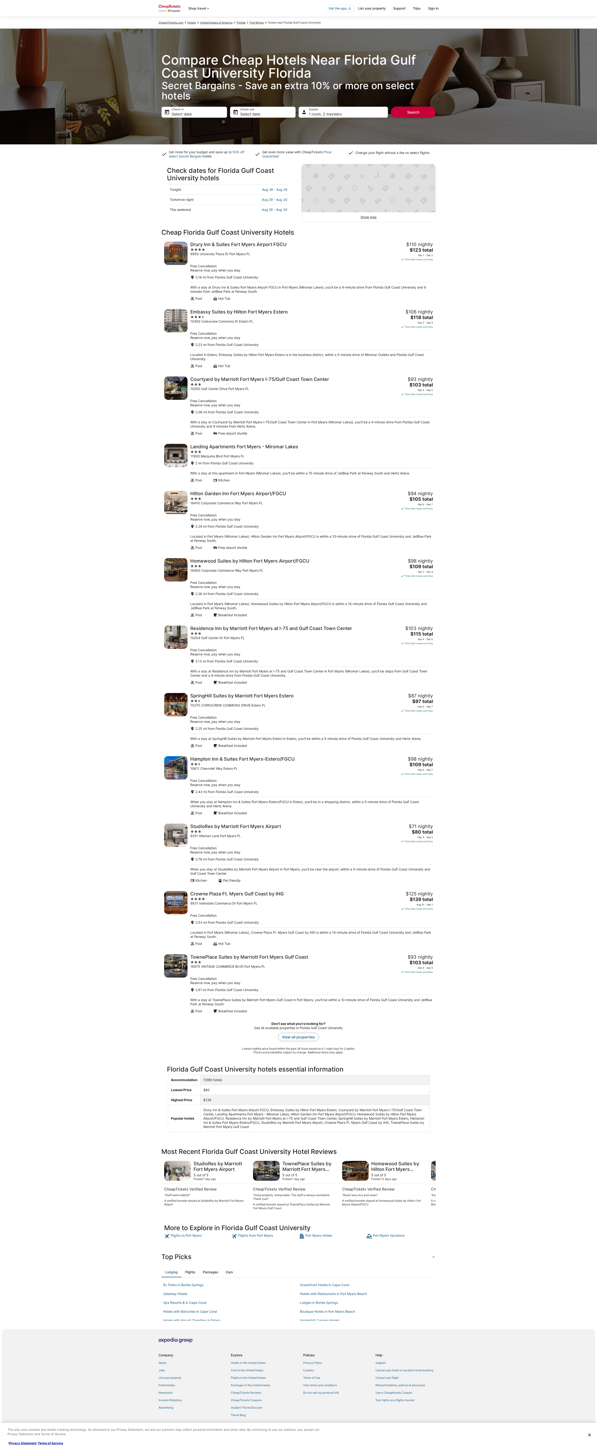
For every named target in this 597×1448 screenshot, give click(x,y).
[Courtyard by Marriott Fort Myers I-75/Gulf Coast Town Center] (298, 406)
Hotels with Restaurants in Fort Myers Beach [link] (333, 1294)
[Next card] (430, 1185)
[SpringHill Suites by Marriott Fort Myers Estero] (298, 720)
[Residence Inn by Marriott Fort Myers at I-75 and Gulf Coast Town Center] (298, 655)
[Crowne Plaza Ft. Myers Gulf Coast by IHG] (298, 918)
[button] (298, 1256)
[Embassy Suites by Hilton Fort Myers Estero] (298, 338)
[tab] (171, 1272)
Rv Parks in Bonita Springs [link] (183, 1285)
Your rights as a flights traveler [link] (395, 1400)
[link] (197, 1236)
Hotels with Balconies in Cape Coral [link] (190, 1311)
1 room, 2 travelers (325, 114)
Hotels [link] (191, 22)
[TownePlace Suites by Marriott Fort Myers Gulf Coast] (298, 983)
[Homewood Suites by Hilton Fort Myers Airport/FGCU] (298, 587)
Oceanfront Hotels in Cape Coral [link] (324, 1285)
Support (399, 8)
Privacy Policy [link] (312, 1362)
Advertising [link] (166, 1407)
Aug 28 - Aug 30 (274, 210)
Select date (182, 114)
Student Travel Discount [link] (246, 1407)
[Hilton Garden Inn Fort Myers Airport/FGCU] (298, 520)
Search (413, 112)
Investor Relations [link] (170, 1400)
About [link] (162, 1362)
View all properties (298, 1037)
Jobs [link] (162, 1370)
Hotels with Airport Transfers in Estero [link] (191, 1320)
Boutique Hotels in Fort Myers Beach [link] (327, 1311)
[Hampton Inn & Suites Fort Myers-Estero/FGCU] (298, 785)
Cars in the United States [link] (247, 1370)
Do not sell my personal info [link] (321, 1392)
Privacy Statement (23, 1443)
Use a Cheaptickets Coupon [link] (393, 1392)
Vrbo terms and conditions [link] (320, 1385)
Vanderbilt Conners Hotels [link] (319, 1320)
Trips (417, 8)
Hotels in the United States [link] (248, 1362)
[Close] (589, 1435)
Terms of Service (50, 1443)
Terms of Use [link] (311, 1377)
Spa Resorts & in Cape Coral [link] (184, 1303)
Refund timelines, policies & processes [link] (400, 1385)
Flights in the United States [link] (248, 1377)
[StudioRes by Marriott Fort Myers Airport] (298, 853)
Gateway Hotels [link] (175, 1294)
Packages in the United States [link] (250, 1385)
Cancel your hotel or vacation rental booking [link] (404, 1370)
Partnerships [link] (167, 1385)
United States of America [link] (216, 22)
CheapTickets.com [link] (171, 22)
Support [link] (380, 1362)
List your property (372, 8)
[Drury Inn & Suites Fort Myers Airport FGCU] (298, 271)
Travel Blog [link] (238, 1415)
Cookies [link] (308, 1370)
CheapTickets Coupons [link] (246, 1400)
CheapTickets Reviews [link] (246, 1392)
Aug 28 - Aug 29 (274, 189)
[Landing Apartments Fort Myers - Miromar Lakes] (298, 463)
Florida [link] (241, 22)
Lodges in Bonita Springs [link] (319, 1303)
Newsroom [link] (166, 1392)
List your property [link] (170, 1377)
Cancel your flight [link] (387, 1377)
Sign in (433, 8)
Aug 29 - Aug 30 (274, 200)
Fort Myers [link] (257, 22)
